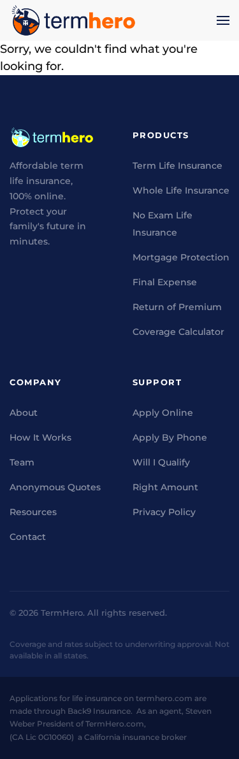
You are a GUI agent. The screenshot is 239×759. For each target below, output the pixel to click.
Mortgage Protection (181, 257)
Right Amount (165, 487)
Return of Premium (177, 307)
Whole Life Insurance (181, 190)
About (24, 412)
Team (22, 462)
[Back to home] (73, 20)
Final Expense (165, 282)
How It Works (40, 437)
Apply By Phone (170, 437)
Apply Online (163, 412)
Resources (33, 512)
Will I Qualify (161, 462)
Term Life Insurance (177, 165)
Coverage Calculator (178, 331)
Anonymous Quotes (55, 487)
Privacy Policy (164, 512)
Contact (28, 537)
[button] (223, 20)
